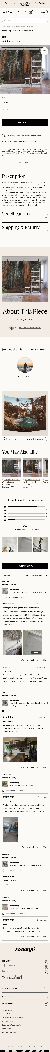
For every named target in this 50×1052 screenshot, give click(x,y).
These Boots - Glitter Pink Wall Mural (24, 908)
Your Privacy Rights (9, 1032)
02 (10, 439)
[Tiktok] (46, 972)
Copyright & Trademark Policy (12, 1025)
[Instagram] (46, 962)
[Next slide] (45, 337)
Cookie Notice (7, 1014)
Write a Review (30, 567)
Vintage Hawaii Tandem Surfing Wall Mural (28, 592)
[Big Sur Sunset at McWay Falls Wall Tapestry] (25, 413)
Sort (26, 575)
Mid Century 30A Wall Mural (21, 785)
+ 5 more (36, 652)
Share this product (23, 162)
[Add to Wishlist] (6, 461)
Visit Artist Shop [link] (36, 349)
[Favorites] (24, 12)
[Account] (18, 12)
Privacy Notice (7, 1010)
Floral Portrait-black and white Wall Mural (27, 865)
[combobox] (25, 20)
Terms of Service (7, 1021)
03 (15, 439)
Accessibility (6, 1029)
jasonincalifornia (30, 327)
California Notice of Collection (13, 1018)
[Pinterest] (46, 967)
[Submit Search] (5, 20)
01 (4, 439)
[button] (12, 41)
